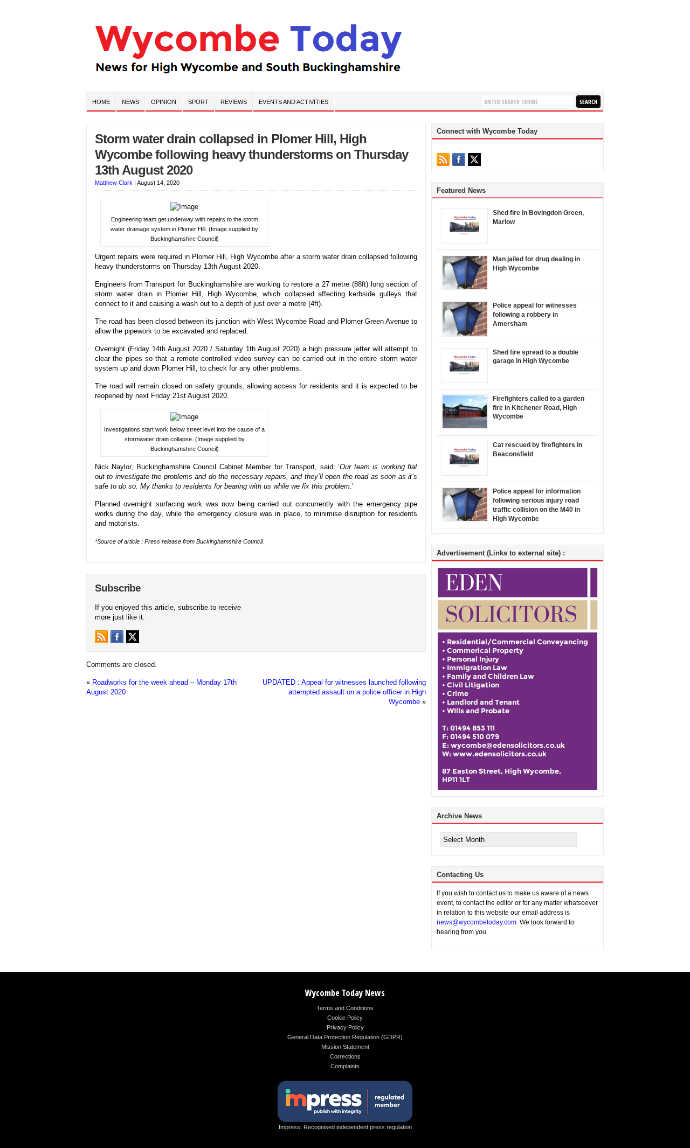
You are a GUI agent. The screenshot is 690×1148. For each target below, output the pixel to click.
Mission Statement (345, 1046)
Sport (198, 102)
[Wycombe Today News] (248, 76)
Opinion (163, 102)
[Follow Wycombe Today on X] (132, 636)
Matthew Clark (114, 182)
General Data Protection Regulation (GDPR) (345, 1037)
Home (101, 102)
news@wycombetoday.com (476, 922)
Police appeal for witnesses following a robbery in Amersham (535, 315)
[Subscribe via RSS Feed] (101, 636)
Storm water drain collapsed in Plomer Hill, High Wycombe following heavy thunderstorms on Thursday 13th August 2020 (251, 154)
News (130, 102)
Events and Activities (293, 102)
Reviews (233, 102)
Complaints (345, 1066)
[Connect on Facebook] (117, 636)
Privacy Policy (345, 1027)
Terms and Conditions (345, 1008)
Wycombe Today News (345, 993)
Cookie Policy (345, 1017)
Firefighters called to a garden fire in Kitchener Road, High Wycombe (538, 408)
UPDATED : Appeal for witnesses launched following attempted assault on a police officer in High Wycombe (344, 692)
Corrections (345, 1056)
